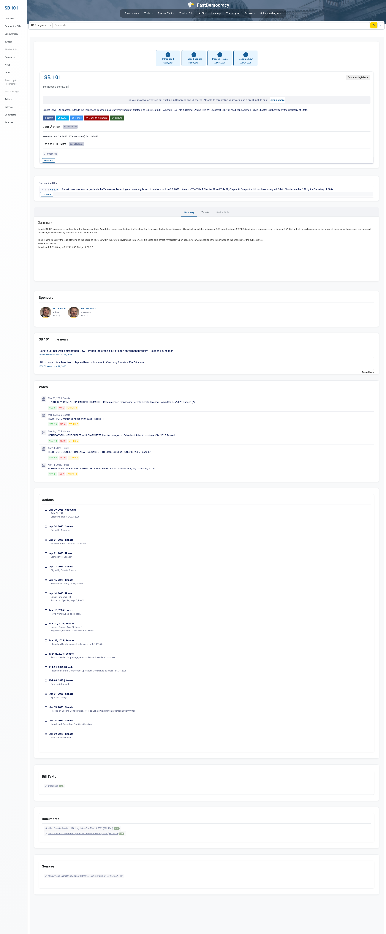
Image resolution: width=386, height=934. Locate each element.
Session (249, 13)
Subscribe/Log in (269, 13)
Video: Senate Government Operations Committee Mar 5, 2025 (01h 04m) (85, 833)
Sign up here (278, 100)
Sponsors (10, 57)
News (7, 65)
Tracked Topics (166, 13)
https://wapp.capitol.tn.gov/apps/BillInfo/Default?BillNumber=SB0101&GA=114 (85, 876)
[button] (380, 25)
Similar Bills (11, 49)
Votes (8, 72)
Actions (8, 99)
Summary (189, 212)
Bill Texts (9, 107)
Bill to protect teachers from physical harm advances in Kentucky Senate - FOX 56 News (92, 362)
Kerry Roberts (88, 308)
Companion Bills (13, 26)
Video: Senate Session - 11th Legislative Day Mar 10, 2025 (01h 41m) (83, 828)
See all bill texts (76, 144)
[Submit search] (373, 25)
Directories (131, 13)
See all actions (70, 127)
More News (368, 372)
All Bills (202, 13)
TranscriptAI (232, 13)
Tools (147, 13)
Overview (9, 18)
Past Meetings (12, 91)
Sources (9, 122)
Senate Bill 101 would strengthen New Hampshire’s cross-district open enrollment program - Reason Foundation (106, 350)
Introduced (52, 154)
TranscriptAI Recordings (11, 82)
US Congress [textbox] (38, 25)
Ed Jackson (59, 308)
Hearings (216, 13)
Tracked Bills (186, 13)
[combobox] (41, 25)
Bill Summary (11, 34)
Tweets (8, 42)
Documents (10, 115)
